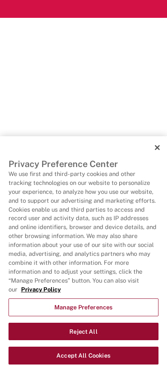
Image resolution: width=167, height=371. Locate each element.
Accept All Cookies (83, 355)
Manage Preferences (83, 307)
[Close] (157, 148)
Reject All (83, 331)
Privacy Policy (41, 289)
